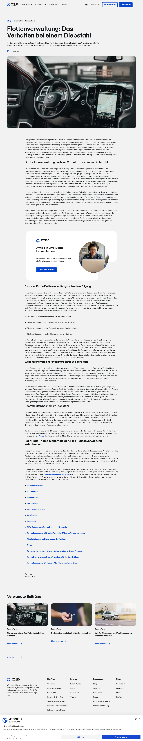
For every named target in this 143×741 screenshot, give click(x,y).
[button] (27, 4)
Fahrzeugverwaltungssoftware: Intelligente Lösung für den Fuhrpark (54, 551)
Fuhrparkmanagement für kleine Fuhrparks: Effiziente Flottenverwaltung (56, 533)
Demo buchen (126, 4)
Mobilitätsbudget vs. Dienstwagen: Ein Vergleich (46, 539)
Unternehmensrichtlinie (36, 509)
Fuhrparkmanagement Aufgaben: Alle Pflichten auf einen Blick (52, 563)
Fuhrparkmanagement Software (56, 474)
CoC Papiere (32, 515)
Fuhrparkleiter (32, 491)
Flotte (29, 545)
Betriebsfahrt (32, 503)
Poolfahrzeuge (33, 497)
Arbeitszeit (31, 521)
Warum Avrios (54, 5)
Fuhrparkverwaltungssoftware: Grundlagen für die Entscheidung (53, 557)
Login (86, 5)
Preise (64, 5)
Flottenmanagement (35, 485)
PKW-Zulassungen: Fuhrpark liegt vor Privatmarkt (47, 527)
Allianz (41, 436)
